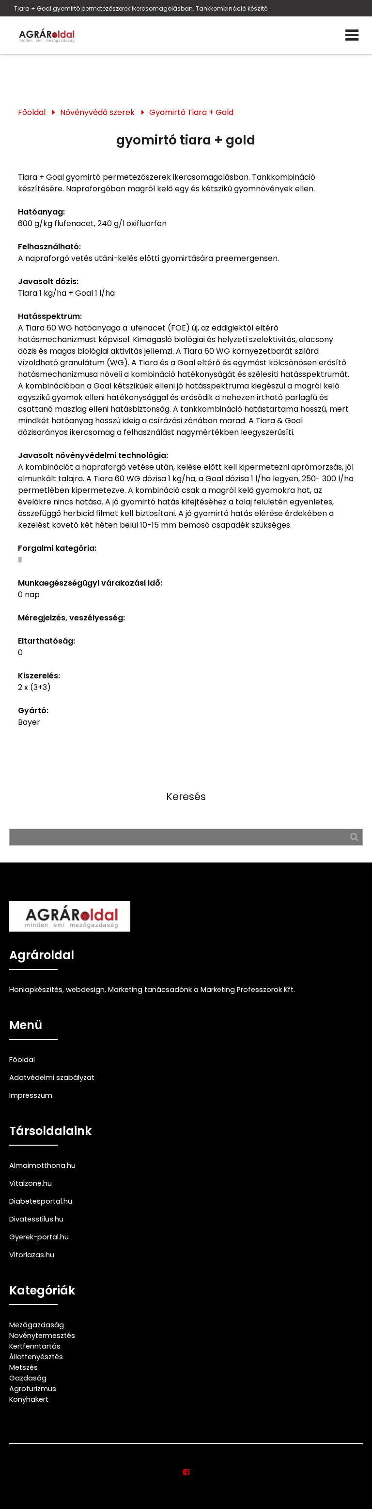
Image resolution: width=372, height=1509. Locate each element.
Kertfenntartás (35, 1346)
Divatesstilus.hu (36, 1219)
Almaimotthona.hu (42, 1165)
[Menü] (352, 35)
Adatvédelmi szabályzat (51, 1077)
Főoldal (32, 112)
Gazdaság (27, 1378)
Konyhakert (28, 1399)
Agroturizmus (32, 1389)
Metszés (23, 1367)
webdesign (85, 989)
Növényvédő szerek (97, 112)
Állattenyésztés (36, 1357)
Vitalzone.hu (30, 1183)
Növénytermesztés (42, 1335)
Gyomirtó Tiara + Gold (191, 112)
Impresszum (30, 1095)
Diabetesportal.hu (40, 1201)
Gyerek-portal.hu (39, 1237)
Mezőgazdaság (36, 1325)
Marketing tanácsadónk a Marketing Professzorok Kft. (201, 989)
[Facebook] (186, 1472)
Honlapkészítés (35, 989)
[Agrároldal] (45, 35)
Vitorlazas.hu (31, 1255)
